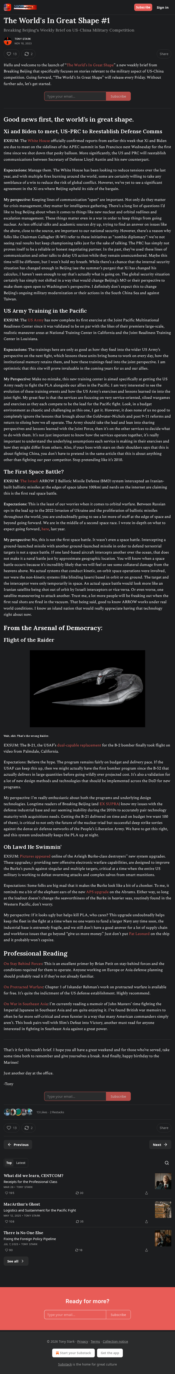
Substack (65, 1364)
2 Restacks (57, 1112)
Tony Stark (23, 38)
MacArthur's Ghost (22, 1204)
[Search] (166, 1162)
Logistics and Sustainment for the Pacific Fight (40, 1210)
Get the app (110, 1353)
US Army (36, 320)
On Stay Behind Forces (23, 964)
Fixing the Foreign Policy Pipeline (30, 1238)
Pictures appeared (35, 856)
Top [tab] (9, 1163)
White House (39, 141)
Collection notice (115, 1341)
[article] (87, 1184)
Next (157, 1144)
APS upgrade (97, 892)
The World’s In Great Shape (90, 65)
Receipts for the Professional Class (30, 1181)
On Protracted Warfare (23, 987)
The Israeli (29, 481)
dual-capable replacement (79, 745)
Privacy (82, 1341)
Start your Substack (75, 1353)
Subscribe (143, 7)
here (45, 529)
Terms (95, 1341)
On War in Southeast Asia (26, 1004)
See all (12, 1261)
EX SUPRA (109, 804)
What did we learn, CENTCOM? (33, 1175)
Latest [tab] (21, 1163)
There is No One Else (23, 1232)
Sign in (163, 7)
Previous (21, 1144)
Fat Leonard (139, 934)
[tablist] (16, 1162)
